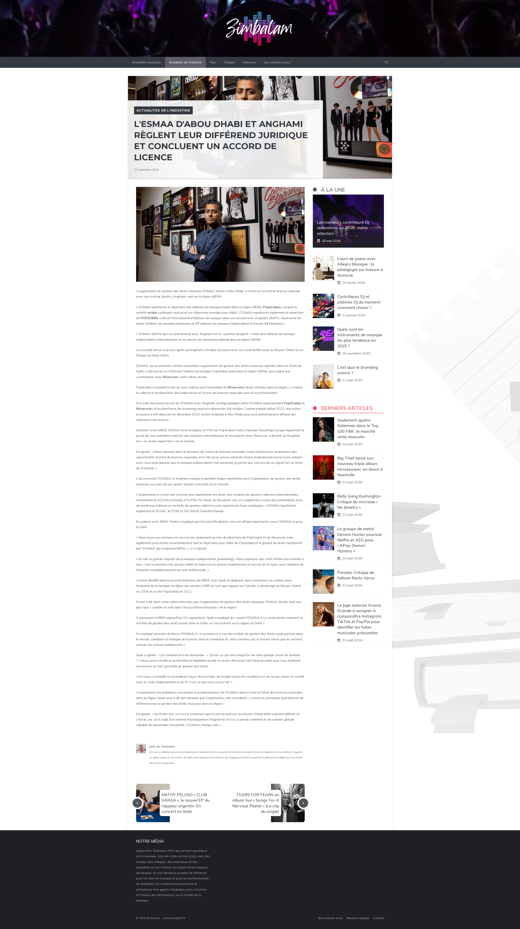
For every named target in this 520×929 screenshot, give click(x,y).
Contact (378, 918)
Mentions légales (358, 918)
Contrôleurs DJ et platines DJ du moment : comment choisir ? (359, 302)
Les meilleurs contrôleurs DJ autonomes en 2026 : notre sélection (343, 228)
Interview (249, 62)
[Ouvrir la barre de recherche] (386, 62)
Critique (229, 62)
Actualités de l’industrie (185, 62)
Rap (213, 62)
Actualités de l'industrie (163, 110)
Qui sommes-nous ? (278, 62)
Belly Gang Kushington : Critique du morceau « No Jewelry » (359, 501)
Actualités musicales (146, 62)
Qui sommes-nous (330, 918)
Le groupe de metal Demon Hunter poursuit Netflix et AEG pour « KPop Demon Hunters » (359, 539)
